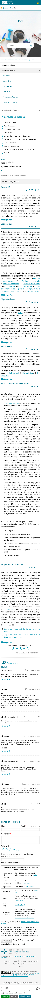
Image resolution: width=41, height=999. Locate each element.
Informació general (28, 60)
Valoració (5, 846)
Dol (19, 60)
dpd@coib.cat (20, 905)
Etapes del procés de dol (11, 102)
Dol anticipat (27, 373)
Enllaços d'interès (6, 175)
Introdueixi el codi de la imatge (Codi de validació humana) (17, 855)
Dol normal (14, 373)
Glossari (25, 964)
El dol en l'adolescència (11, 146)
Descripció (6, 76)
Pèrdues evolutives (11, 283)
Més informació (25, 996)
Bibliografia (15, 175)
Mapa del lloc (16, 964)
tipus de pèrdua (12, 403)
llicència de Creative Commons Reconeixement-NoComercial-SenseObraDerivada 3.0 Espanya (20, 974)
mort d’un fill (9, 286)
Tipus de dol (7, 92)
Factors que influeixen (10, 97)
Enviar (6, 940)
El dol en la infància (10, 143)
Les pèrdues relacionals (12, 129)
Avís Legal (23, 961)
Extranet (7, 964)
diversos (10, 609)
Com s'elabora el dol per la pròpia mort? (17, 136)
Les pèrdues (7, 81)
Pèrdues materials (31, 281)
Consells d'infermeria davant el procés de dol (19, 149)
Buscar (21, 966)
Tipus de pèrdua (9, 126)
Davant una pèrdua (10, 123)
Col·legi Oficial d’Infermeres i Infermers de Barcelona (18, 956)
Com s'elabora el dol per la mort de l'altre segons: (20, 139)
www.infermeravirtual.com (24, 918)
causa (20, 312)
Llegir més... (7, 220)
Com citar (23, 175)
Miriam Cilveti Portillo (7, 162)
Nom (3, 826)
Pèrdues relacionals (32, 283)
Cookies (15, 961)
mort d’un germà (25, 286)
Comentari (5, 834)
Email (30, 826)
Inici (2, 60)
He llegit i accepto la (20, 922)
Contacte (33, 964)
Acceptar (5, 996)
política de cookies (20, 993)
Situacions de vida (11, 60)
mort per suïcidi (32, 291)
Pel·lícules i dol (8, 153)
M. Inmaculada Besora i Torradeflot (11, 166)
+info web (26, 883)
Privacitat (7, 961)
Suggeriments (32, 961)
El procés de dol (8, 86)
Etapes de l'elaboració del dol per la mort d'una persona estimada (22, 636)
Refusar (14, 996)
